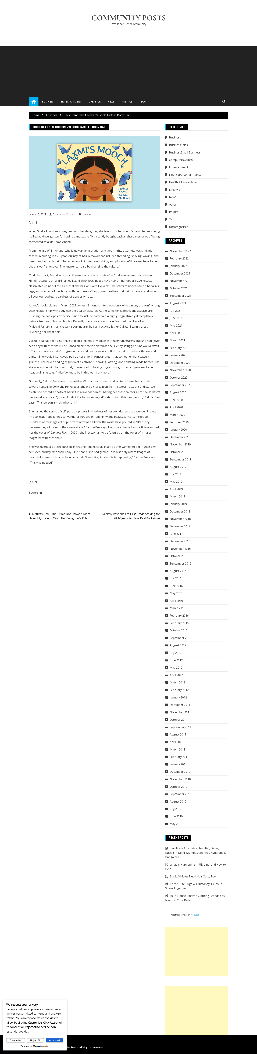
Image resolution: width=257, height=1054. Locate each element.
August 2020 (178, 392)
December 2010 (180, 772)
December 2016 (180, 541)
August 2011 (178, 734)
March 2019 (177, 496)
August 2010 (178, 801)
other (172, 204)
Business (48, 101)
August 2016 (178, 571)
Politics (127, 101)
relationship (44, 311)
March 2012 (177, 682)
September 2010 (180, 794)
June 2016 (176, 586)
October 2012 (178, 630)
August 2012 (178, 645)
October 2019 (178, 452)
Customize (16, 1040)
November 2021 (180, 281)
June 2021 (176, 318)
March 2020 (177, 415)
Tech (142, 101)
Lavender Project (145, 411)
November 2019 (180, 444)
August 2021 (178, 303)
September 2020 (180, 385)
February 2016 (179, 615)
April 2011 (176, 742)
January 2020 (178, 429)
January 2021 (178, 355)
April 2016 (176, 601)
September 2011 (180, 727)
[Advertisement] (128, 70)
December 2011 (180, 705)
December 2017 (180, 526)
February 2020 (179, 422)
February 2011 (179, 757)
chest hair (53, 332)
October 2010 (178, 787)
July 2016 (175, 578)
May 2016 (176, 593)
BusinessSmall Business (185, 152)
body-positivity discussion (62, 316)
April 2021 (176, 333)
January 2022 (178, 266)
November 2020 (180, 370)
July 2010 (175, 809)
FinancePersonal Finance (185, 175)
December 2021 (180, 273)
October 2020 (178, 377)
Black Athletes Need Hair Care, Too (193, 876)
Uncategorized (178, 227)
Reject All (35, 1040)
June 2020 (176, 400)
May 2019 (176, 482)
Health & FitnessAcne (183, 182)
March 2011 (177, 749)
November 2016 (180, 549)
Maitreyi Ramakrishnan (44, 326)
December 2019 (180, 437)
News (111, 101)
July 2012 (175, 653)
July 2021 (175, 311)
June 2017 (176, 534)
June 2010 (176, 816)
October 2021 (178, 288)
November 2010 (180, 779)
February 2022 (179, 258)
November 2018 (180, 519)
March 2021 (177, 340)
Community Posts (128, 18)
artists (126, 311)
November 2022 (180, 251)
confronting (152, 305)
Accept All (54, 1040)
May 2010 (176, 824)
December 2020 (180, 363)
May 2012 (176, 667)
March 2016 (177, 608)
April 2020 (176, 407)
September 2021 (180, 296)
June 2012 (176, 660)
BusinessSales (178, 145)
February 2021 (179, 348)
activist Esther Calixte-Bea (118, 326)
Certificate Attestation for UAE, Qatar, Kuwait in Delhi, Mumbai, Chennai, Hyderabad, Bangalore (195, 852)
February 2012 (179, 690)
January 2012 (178, 697)
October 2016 (178, 556)
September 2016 (180, 563)
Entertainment (71, 101)
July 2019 (175, 474)
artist (84, 346)
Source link (36, 493)
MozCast (195, 915)
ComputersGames (181, 160)
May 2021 (176, 325)
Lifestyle (94, 101)
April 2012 (176, 675)
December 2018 (180, 511)
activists (142, 311)
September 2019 (180, 459)
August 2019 (178, 467)
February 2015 (179, 623)
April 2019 (176, 489)
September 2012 (180, 638)
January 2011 (178, 764)
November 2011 (180, 712)
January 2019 (178, 504)
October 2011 (178, 720)
